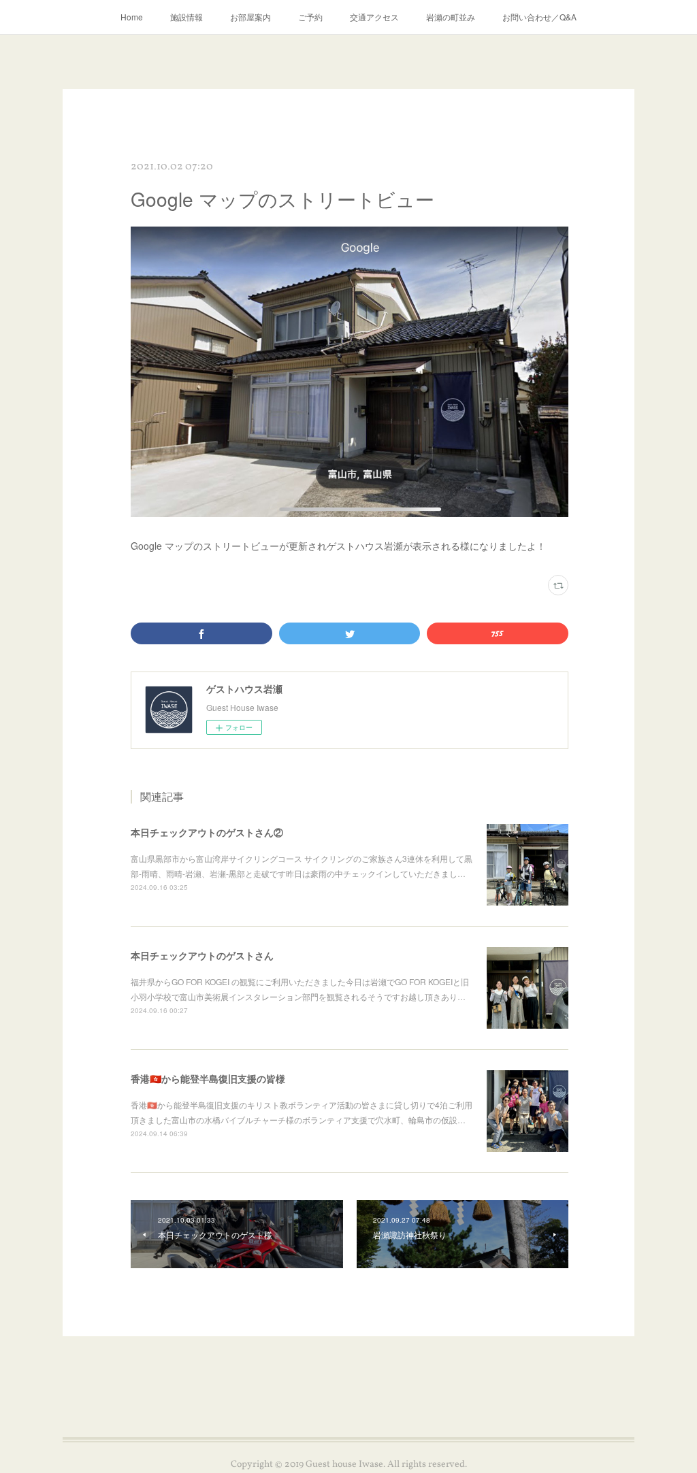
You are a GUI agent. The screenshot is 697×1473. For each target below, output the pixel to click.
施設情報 (186, 16)
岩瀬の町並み (450, 16)
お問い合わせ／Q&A (539, 16)
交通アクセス (374, 16)
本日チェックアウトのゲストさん (202, 955)
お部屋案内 (250, 16)
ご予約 (310, 16)
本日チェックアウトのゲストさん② (207, 832)
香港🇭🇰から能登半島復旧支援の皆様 (208, 1078)
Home (131, 16)
